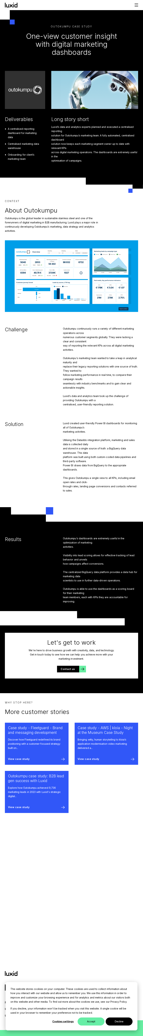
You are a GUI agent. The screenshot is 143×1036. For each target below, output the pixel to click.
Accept (91, 1021)
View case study (19, 758)
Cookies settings (63, 1021)
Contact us (68, 668)
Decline (119, 1021)
